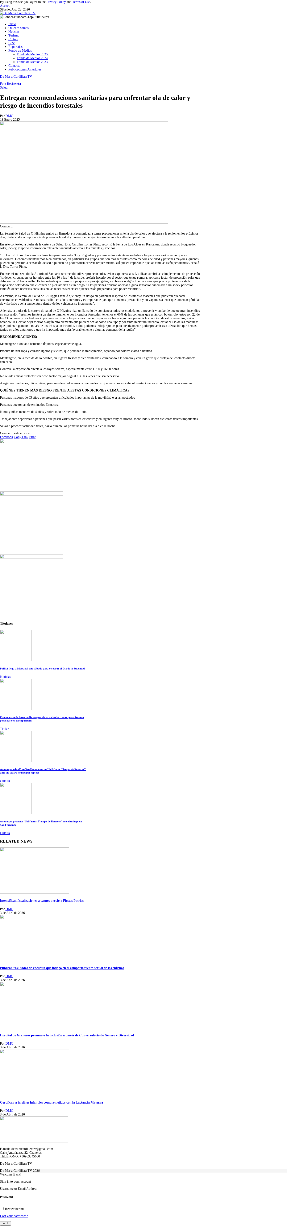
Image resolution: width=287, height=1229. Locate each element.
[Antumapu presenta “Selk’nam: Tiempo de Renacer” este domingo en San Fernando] (16, 813)
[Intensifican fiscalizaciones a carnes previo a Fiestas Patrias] (34, 892)
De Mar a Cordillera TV (16, 76)
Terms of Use (81, 2)
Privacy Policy (56, 2)
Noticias (5, 676)
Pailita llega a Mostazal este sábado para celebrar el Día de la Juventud (42, 668)
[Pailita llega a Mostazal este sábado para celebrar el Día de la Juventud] (16, 660)
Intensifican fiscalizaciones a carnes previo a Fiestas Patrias (42, 900)
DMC (9, 115)
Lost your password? (14, 1216)
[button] (4, 5)
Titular (4, 729)
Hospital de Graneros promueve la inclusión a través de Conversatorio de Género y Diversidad (67, 1035)
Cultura (5, 781)
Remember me (14, 1209)
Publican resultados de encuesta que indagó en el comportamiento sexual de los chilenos (62, 968)
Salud (4, 87)
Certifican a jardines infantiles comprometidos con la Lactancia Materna (51, 1102)
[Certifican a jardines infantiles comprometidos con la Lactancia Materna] (34, 1094)
